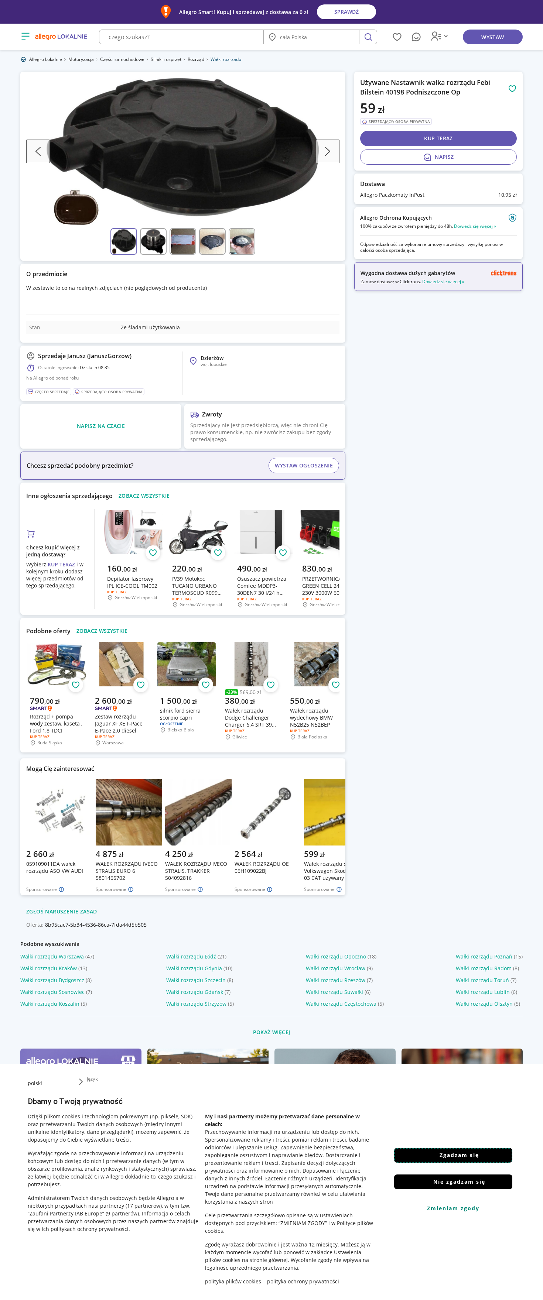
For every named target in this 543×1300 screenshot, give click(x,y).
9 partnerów (122, 1213)
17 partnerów (143, 1205)
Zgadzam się (459, 1155)
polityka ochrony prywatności (303, 1281)
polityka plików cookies (233, 1281)
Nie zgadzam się (459, 1181)
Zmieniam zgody (453, 1208)
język (92, 1079)
